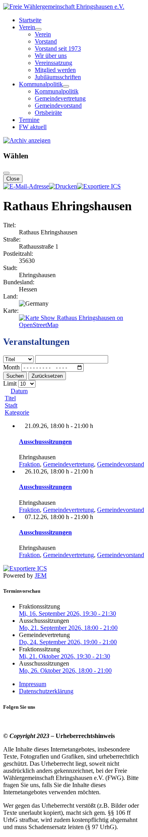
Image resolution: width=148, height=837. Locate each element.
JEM (41, 575)
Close (12, 179)
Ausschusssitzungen (45, 441)
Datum (19, 391)
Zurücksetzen (47, 376)
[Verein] (38, 29)
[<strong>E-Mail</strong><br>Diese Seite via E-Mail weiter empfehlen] (26, 186)
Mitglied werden (55, 70)
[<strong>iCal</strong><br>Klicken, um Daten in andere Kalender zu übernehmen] (99, 186)
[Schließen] (6, 173)
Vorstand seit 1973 (58, 48)
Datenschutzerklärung (46, 691)
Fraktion (29, 464)
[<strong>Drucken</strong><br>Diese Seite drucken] (63, 186)
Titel (10, 398)
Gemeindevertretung (60, 98)
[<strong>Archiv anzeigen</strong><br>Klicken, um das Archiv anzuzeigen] (27, 140)
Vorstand (46, 41)
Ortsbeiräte (48, 112)
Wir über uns (51, 55)
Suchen (15, 376)
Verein (27, 27)
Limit (10, 383)
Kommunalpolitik (41, 84)
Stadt (11, 405)
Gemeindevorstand (58, 105)
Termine (29, 119)
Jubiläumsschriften (58, 77)
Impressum (32, 684)
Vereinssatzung (53, 62)
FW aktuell (33, 127)
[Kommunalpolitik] (66, 86)
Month (11, 367)
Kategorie (17, 412)
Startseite (30, 20)
